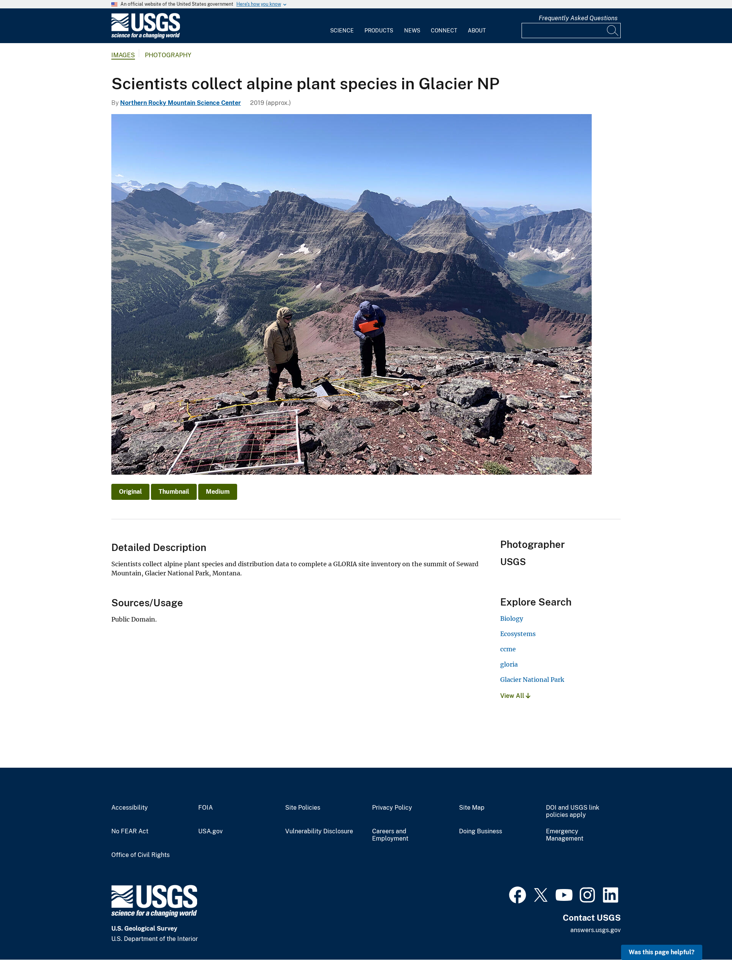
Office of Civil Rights (140, 855)
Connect (444, 30)
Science (342, 30)
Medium (218, 491)
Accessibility (129, 807)
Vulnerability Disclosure (319, 831)
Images (123, 55)
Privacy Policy (392, 807)
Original (130, 491)
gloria (509, 664)
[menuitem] (342, 26)
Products (378, 30)
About (477, 30)
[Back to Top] (704, 932)
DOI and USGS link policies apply (572, 811)
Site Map (472, 807)
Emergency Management (564, 835)
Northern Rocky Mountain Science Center (180, 102)
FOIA (205, 807)
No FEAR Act (129, 831)
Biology (511, 618)
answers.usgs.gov (595, 930)
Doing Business (480, 831)
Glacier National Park (532, 679)
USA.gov (210, 831)
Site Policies (302, 807)
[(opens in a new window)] (517, 894)
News (412, 30)
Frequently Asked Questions (578, 18)
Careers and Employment (390, 835)
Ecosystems (518, 634)
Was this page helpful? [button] (662, 952)
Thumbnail (174, 491)
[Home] (145, 36)
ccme (508, 649)
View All (513, 695)
